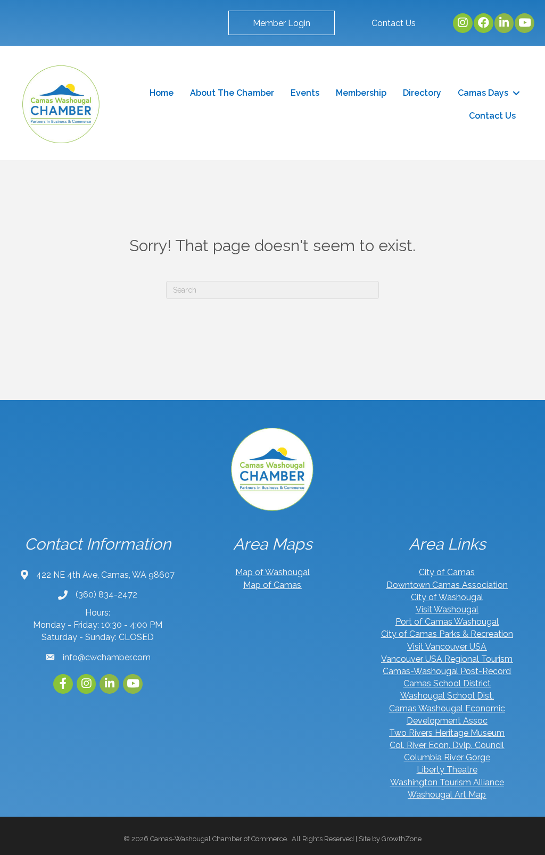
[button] (281, 23)
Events (305, 93)
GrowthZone (402, 839)
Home (162, 93)
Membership (361, 93)
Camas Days (483, 93)
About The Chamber (232, 93)
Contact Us (492, 116)
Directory (422, 93)
